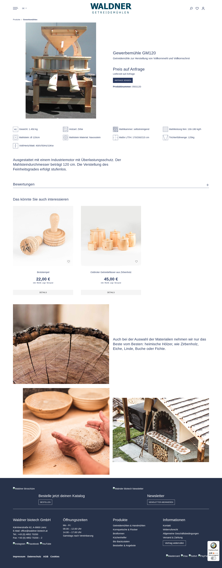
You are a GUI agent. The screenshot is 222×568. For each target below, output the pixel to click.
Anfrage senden (123, 80)
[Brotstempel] (43, 236)
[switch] (213, 558)
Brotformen (118, 533)
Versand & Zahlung (173, 537)
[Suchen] (191, 8)
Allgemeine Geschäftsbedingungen (181, 533)
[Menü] (217, 542)
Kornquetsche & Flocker (125, 529)
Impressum (19, 556)
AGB (45, 556)
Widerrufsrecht (170, 529)
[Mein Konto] (203, 8)
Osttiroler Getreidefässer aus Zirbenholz (110, 272)
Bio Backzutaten (121, 541)
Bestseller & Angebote (124, 545)
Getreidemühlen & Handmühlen (129, 525)
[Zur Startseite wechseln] (111, 8)
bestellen (45, 502)
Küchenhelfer (120, 537)
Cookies (54, 556)
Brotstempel (43, 272)
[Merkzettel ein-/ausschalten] (68, 261)
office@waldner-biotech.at (34, 531)
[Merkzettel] (197, 8)
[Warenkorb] (207, 7)
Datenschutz (34, 556)
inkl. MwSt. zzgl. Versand (43, 283)
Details (43, 292)
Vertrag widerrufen (174, 543)
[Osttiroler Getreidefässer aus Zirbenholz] (111, 236)
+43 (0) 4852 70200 (28, 534)
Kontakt (167, 525)
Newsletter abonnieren (161, 502)
